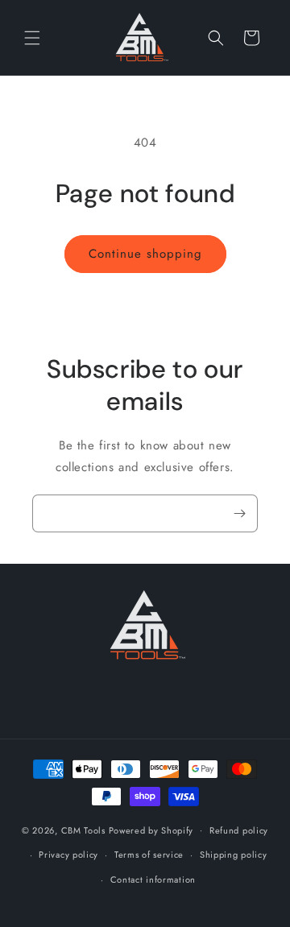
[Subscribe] (239, 513)
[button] (32, 38)
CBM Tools (83, 829)
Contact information (153, 879)
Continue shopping (145, 254)
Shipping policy (233, 854)
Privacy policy (68, 854)
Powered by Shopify (151, 829)
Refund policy (238, 830)
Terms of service (149, 854)
